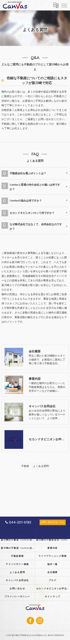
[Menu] (64, 5)
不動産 (25, 466)
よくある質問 (41, 466)
